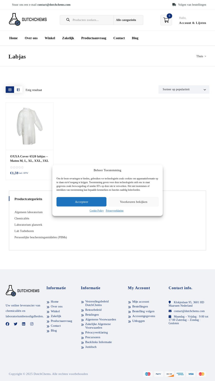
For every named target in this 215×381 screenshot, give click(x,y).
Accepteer (81, 201)
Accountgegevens (143, 316)
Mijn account (140, 301)
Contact (119, 38)
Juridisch (91, 347)
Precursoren (92, 337)
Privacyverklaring (114, 210)
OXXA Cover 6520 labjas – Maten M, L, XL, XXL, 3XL (29, 158)
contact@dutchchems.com (54, 4)
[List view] (18, 89)
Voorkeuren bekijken (133, 201)
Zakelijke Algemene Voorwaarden (98, 325)
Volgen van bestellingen (191, 4)
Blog (135, 38)
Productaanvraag (93, 38)
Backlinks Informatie (98, 342)
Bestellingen (140, 306)
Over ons (31, 38)
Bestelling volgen (143, 311)
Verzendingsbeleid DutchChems (97, 303)
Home (13, 38)
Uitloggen (138, 321)
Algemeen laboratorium (28, 212)
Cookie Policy (97, 210)
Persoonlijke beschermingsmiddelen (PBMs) (40, 237)
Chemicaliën (21, 218)
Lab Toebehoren (24, 231)
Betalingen (92, 314)
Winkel (50, 38)
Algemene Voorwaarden (100, 319)
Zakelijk (68, 38)
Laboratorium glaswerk (28, 224)
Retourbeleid (93, 309)
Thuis (199, 56)
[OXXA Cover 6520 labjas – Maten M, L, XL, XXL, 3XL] (29, 126)
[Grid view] (10, 89)
